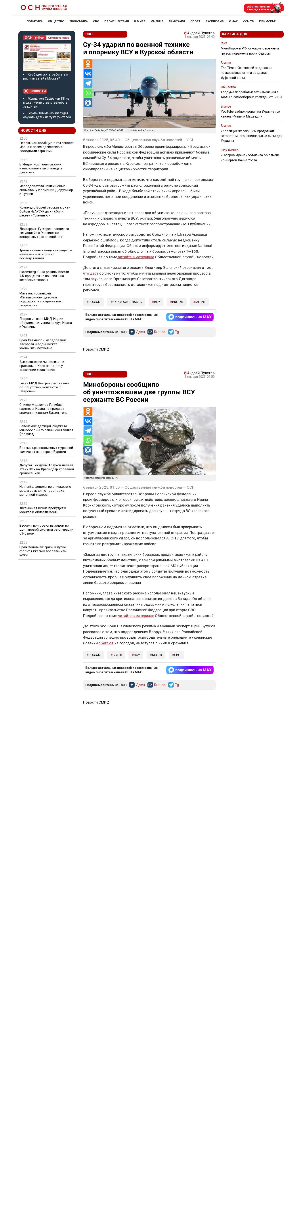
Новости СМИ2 (96, 349)
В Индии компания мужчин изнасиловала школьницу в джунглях (40, 168)
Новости (38, 91)
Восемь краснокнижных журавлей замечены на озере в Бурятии (46, 450)
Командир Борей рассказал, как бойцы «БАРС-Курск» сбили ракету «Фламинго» (44, 211)
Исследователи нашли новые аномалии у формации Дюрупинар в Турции (46, 190)
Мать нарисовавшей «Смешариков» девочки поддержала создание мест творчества (41, 299)
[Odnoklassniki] (88, 63)
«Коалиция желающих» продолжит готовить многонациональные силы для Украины (251, 136)
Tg (177, 332)
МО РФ (200, 302)
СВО (177, 655)
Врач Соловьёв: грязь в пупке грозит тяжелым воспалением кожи (43, 551)
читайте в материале (135, 257)
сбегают (106, 643)
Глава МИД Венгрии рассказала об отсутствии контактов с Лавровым (44, 387)
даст (94, 273)
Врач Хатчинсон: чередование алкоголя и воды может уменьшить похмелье (43, 344)
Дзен (140, 332)
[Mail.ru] (88, 102)
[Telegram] (88, 83)
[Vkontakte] (88, 73)
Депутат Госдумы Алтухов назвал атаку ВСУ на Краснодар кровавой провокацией (46, 469)
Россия (95, 302)
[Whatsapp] (88, 93)
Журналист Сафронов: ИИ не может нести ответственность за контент (46, 102)
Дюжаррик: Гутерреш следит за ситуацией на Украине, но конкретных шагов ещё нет (44, 233)
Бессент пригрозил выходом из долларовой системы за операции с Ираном (46, 529)
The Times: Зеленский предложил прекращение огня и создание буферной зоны (246, 73)
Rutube (160, 332)
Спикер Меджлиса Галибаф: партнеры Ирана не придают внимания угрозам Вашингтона (43, 409)
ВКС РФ (177, 302)
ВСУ (157, 302)
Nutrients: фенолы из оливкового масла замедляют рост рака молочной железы (45, 491)
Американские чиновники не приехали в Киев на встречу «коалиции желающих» (41, 366)
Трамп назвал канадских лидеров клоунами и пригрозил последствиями (46, 254)
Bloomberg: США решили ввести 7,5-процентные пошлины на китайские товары (44, 276)
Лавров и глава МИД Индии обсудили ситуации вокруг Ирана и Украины (45, 323)
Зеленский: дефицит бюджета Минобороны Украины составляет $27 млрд (46, 430)
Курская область (127, 302)
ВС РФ (117, 655)
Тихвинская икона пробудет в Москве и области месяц (42, 510)
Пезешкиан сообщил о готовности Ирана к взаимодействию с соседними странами (46, 147)
